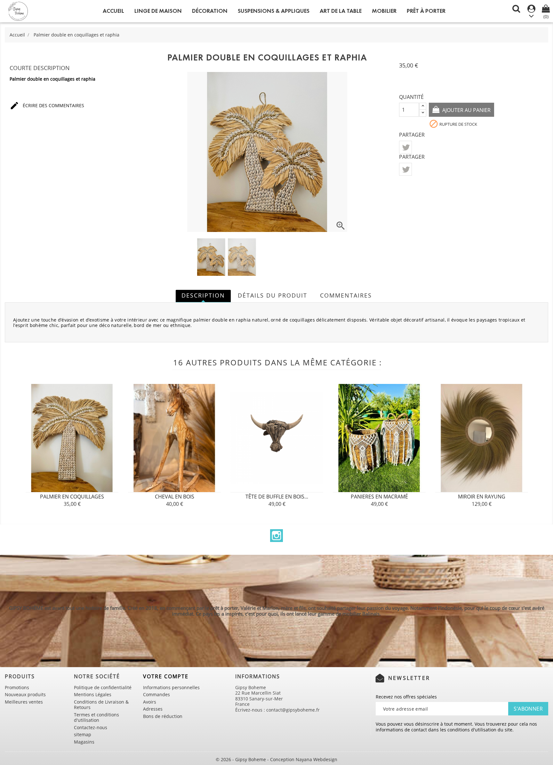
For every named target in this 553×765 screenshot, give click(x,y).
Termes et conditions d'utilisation (96, 717)
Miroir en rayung (481, 496)
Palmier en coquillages (72, 496)
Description (203, 295)
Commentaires (346, 295)
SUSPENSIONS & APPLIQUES (273, 10)
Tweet (405, 147)
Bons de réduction (162, 716)
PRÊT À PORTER (426, 10)
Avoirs (149, 702)
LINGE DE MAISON (158, 10)
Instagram (276, 535)
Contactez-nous (90, 727)
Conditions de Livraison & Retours (101, 705)
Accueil (113, 10)
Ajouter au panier (466, 110)
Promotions (17, 687)
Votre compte (165, 676)
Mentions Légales (92, 694)
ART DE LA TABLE (341, 10)
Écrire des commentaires (47, 105)
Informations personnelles (171, 687)
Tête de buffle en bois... (276, 496)
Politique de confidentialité (103, 687)
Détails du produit (272, 295)
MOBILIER (384, 10)
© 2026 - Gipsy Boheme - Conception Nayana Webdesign (276, 759)
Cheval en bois (174, 496)
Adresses (153, 709)
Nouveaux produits (25, 694)
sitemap (82, 734)
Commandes (156, 694)
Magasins (84, 742)
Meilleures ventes (24, 702)
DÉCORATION (210, 10)
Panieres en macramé (379, 496)
